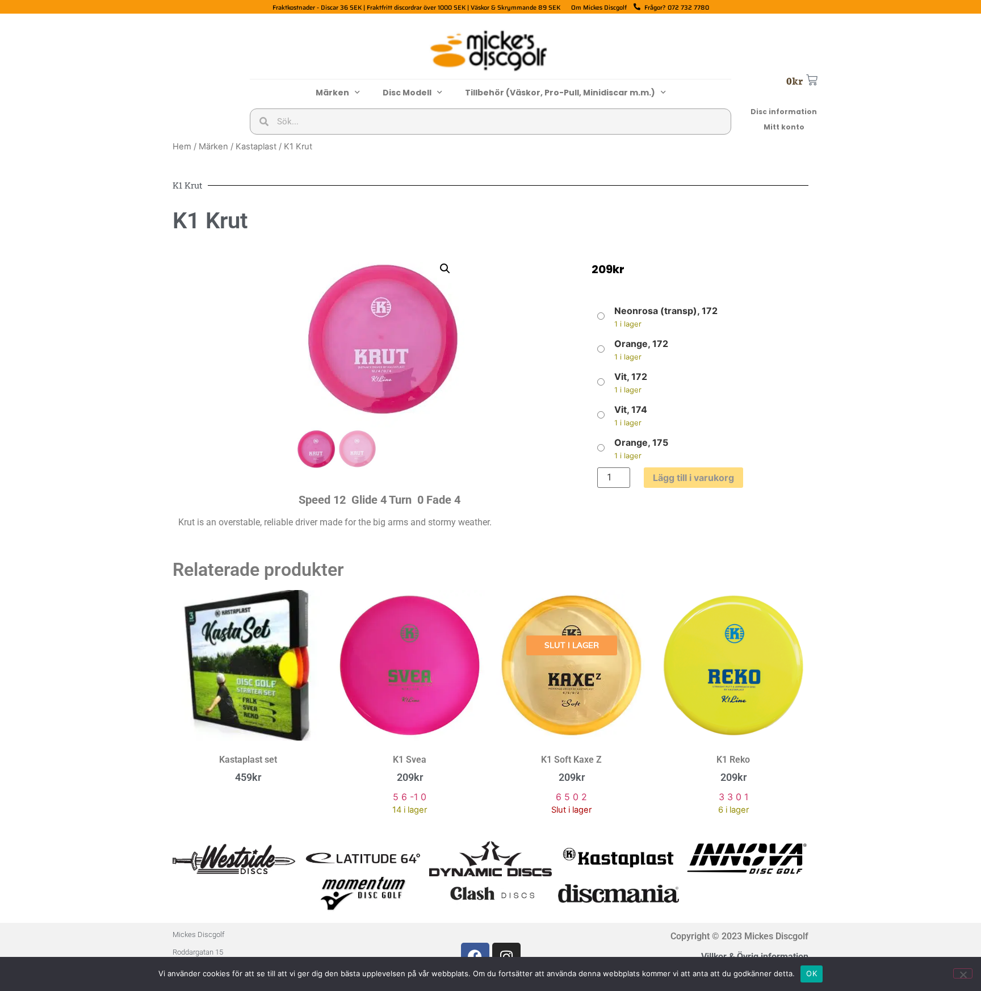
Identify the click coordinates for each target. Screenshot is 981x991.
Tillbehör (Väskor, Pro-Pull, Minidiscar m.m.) (560, 92)
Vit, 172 (630, 376)
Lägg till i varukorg (693, 477)
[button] (445, 268)
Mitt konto (784, 127)
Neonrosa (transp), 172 (666, 310)
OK (811, 973)
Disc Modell (407, 92)
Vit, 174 (630, 409)
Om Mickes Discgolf (599, 7)
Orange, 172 (641, 343)
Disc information (784, 111)
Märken (332, 92)
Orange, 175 (641, 442)
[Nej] (962, 973)
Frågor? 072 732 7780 (676, 7)
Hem (182, 146)
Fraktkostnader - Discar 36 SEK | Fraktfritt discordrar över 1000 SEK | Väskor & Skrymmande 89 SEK (416, 7)
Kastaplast (256, 146)
